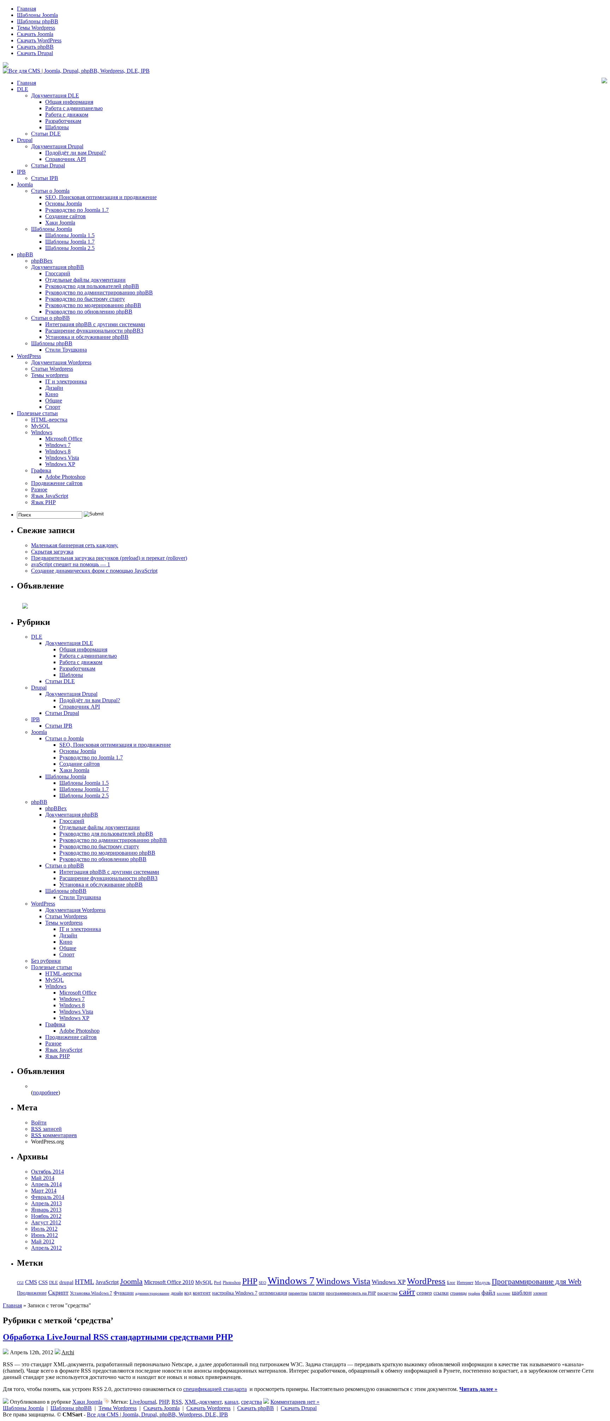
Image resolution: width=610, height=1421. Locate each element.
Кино (51, 394)
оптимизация (273, 1293)
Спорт (52, 407)
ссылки (441, 1293)
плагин (316, 1293)
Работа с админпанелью (74, 108)
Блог (451, 1282)
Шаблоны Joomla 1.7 (70, 242)
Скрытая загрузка (52, 552)
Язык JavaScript (49, 496)
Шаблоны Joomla (37, 15)
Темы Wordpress (36, 28)
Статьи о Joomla (50, 191)
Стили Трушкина (66, 350)
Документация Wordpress (61, 362)
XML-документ (203, 1402)
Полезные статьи (37, 413)
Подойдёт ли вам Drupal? (75, 153)
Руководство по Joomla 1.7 (77, 210)
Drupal (24, 140)
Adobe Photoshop (65, 477)
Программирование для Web (536, 1281)
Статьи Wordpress (52, 369)
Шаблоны (57, 127)
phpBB (25, 254)
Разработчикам (63, 121)
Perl (217, 1282)
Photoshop (232, 1282)
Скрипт (58, 1292)
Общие (53, 401)
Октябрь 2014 (47, 1172)
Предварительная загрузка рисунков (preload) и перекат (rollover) (109, 558)
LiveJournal (143, 1402)
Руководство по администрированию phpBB (99, 292)
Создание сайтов (65, 216)
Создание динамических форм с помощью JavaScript (94, 571)
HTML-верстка (49, 420)
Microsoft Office (63, 439)
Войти (39, 1123)
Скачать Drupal (35, 53)
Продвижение (32, 1293)
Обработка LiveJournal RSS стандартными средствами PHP (118, 1337)
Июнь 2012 (44, 1235)
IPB (21, 172)
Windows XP (60, 464)
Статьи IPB (44, 178)
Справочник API (65, 159)
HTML (84, 1281)
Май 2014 (42, 1178)
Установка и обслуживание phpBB (86, 337)
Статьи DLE (46, 134)
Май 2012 (42, 1241)
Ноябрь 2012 (46, 1216)
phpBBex (42, 261)
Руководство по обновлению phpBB (88, 312)
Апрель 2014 (46, 1184)
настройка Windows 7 (234, 1293)
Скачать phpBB (35, 47)
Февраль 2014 (47, 1197)
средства (251, 1402)
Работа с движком (66, 115)
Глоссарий (57, 273)
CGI (20, 1282)
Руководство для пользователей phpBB (92, 286)
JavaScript (107, 1282)
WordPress (29, 356)
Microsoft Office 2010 (169, 1282)
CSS (43, 1282)
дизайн (177, 1293)
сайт (407, 1291)
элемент (540, 1293)
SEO (262, 1282)
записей (46, 1129)
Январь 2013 (46, 1210)
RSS (177, 1402)
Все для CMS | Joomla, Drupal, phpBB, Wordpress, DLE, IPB (157, 1414)
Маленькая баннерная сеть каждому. (74, 545)
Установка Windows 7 (91, 1293)
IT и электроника (66, 381)
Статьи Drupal (48, 165)
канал (231, 1402)
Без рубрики (46, 961)
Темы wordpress (49, 375)
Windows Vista (62, 458)
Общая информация (69, 102)
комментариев (54, 1135)
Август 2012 (46, 1222)
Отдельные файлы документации (85, 280)
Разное (39, 489)
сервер (424, 1293)
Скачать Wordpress (208, 1408)
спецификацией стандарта (215, 1389)
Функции (124, 1293)
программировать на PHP (351, 1293)
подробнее (45, 1092)
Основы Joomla (63, 204)
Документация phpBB (57, 267)
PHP (249, 1281)
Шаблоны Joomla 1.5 (70, 235)
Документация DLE (55, 95)
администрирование (152, 1293)
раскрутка (387, 1293)
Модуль (482, 1282)
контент (202, 1293)
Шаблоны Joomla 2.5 (70, 248)
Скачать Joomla (35, 34)
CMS (31, 1282)
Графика (41, 470)
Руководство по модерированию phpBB (93, 305)
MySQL (40, 426)
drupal (66, 1282)
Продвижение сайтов (57, 483)
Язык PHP (43, 502)
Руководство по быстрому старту (85, 299)
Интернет (465, 1282)
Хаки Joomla (60, 223)
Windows (41, 432)
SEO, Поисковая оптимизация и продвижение (101, 197)
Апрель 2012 (46, 1248)
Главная (26, 9)
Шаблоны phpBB (37, 21)
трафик (474, 1293)
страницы (458, 1293)
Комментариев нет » (294, 1402)
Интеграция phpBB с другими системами (95, 324)
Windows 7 (58, 445)
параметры (297, 1293)
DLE (22, 89)
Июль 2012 (44, 1229)
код (187, 1293)
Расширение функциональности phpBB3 (94, 331)
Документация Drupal (57, 146)
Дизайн (54, 388)
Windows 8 (58, 451)
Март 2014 (43, 1191)
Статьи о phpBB (50, 318)
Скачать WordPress (39, 40)
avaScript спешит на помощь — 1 (70, 564)
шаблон (522, 1292)
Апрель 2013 (46, 1203)
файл (488, 1292)
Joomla (25, 184)
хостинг (503, 1293)
